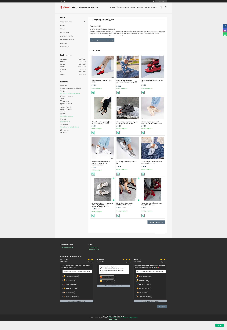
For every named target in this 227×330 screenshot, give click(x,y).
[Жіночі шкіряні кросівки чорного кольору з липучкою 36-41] (127, 108)
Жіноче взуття (93, 247)
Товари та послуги (122, 7)
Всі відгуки (162, 306)
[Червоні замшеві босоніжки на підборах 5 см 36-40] (152, 189)
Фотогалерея (64, 46)
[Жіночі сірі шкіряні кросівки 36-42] (127, 148)
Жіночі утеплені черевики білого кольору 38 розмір (150, 271)
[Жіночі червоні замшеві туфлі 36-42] (102, 66)
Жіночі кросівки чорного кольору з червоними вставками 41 (112, 271)
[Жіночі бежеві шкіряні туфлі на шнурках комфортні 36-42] (102, 108)
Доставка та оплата (150, 7)
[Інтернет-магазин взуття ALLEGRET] (65, 7)
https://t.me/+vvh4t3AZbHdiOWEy (69, 127)
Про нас (133, 7)
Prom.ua (122, 316)
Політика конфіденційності (130, 317)
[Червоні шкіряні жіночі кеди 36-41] (152, 66)
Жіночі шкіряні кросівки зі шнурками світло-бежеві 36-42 (151, 122)
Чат (221, 325)
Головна (112, 7)
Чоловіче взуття (94, 249)
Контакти (140, 7)
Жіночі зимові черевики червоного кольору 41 (112, 268)
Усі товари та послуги (155, 222)
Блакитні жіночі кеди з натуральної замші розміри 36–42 (127, 82)
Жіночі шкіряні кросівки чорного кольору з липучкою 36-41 (127, 122)
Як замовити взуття (67, 247)
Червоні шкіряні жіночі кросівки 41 (109, 267)
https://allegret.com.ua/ (66, 116)
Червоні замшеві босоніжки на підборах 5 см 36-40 (151, 204)
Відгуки (62, 29)
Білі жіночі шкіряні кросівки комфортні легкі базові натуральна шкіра (101, 163)
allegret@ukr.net (65, 121)
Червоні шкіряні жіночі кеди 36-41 (152, 81)
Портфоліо (63, 43)
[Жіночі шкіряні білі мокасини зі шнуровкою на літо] (152, 148)
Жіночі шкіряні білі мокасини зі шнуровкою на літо (151, 162)
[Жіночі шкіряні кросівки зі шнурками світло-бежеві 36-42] (152, 108)
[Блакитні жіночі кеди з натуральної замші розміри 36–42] (127, 66)
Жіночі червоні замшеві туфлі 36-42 (102, 81)
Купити (93, 92)
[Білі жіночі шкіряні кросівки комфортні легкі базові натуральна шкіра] (102, 148)
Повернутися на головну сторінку (103, 40)
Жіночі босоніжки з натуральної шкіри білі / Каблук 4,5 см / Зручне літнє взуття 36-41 (102, 204)
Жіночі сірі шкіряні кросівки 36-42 (126, 162)
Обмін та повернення (67, 39)
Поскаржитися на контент (115, 317)
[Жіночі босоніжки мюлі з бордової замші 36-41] (127, 189)
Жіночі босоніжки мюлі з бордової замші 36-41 (124, 204)
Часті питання (64, 32)
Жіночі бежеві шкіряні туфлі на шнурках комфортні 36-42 (102, 122)
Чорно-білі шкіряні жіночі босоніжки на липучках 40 (76, 271)
